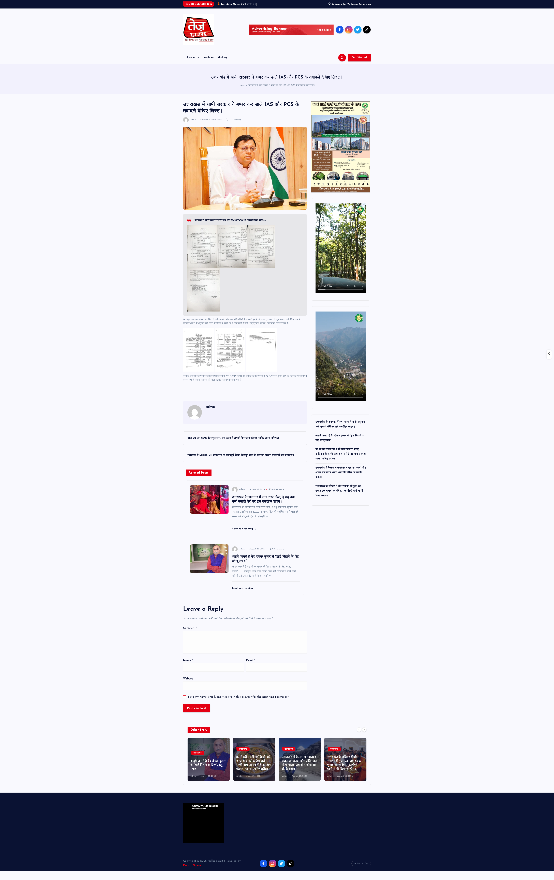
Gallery (222, 57)
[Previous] (359, 729)
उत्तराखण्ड (204, 120)
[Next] (364, 729)
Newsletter (192, 57)
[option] (209, 759)
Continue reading (243, 529)
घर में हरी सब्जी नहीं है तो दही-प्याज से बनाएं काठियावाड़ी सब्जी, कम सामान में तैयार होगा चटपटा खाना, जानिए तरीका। (341, 454)
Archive (209, 57)
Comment (190, 628)
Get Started (359, 57)
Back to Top (362, 863)
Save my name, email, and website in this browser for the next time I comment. (238, 697)
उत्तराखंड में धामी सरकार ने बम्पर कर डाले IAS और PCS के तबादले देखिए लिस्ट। (281, 85)
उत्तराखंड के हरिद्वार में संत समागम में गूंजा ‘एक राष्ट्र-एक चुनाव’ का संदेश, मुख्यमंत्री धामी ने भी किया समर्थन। (339, 491)
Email (250, 660)
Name (188, 660)
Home (242, 85)
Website (188, 678)
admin (193, 120)
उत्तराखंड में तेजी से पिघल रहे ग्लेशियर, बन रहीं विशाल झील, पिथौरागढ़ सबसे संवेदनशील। (344, 765)
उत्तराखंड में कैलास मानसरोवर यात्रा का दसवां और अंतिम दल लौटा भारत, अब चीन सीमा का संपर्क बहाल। (341, 472)
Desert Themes (192, 865)
